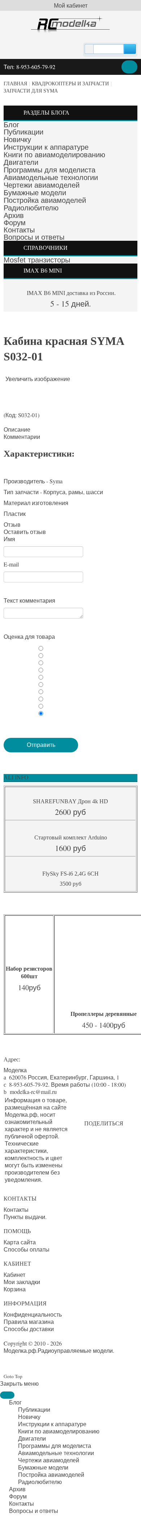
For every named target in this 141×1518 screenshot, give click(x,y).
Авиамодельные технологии (51, 177)
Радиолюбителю (31, 208)
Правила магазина (29, 1321)
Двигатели (21, 162)
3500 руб (70, 884)
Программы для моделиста (49, 170)
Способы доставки (29, 1329)
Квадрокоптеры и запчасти (70, 83)
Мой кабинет (70, 5)
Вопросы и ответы (34, 237)
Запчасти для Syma (31, 91)
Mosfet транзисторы (37, 260)
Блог (11, 124)
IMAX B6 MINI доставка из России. (70, 293)
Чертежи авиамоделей (42, 185)
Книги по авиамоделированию (54, 155)
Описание (17, 429)
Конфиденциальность (33, 1314)
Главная (15, 83)
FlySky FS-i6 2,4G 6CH (70, 874)
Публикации (23, 132)
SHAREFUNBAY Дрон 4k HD (70, 801)
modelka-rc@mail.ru (33, 1091)
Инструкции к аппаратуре (46, 147)
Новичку (17, 140)
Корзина (15, 1289)
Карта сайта (20, 1242)
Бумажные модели (35, 193)
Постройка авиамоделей (45, 200)
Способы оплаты (27, 1249)
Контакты (19, 230)
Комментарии (22, 436)
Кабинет (14, 1274)
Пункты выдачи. (25, 1216)
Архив (14, 215)
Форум (15, 222)
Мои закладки (22, 1282)
